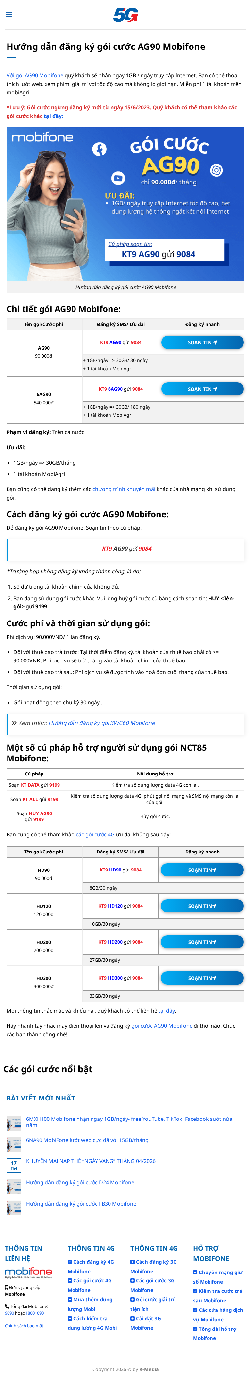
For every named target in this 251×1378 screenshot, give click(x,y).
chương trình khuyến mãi (123, 489)
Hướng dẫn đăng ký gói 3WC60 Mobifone (101, 723)
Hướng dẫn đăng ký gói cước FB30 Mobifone (81, 1204)
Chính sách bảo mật (24, 1326)
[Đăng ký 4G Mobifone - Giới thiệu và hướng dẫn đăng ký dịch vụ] (125, 15)
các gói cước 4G (95, 834)
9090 (9, 1313)
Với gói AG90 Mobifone (35, 75)
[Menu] (9, 15)
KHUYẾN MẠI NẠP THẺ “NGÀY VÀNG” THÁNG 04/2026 (91, 1161)
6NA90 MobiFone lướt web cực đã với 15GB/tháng (87, 1140)
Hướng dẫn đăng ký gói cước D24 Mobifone (80, 1182)
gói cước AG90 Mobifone (161, 1025)
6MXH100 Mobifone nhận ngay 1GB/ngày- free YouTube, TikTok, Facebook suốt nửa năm (129, 1122)
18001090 (34, 1313)
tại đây (167, 1010)
